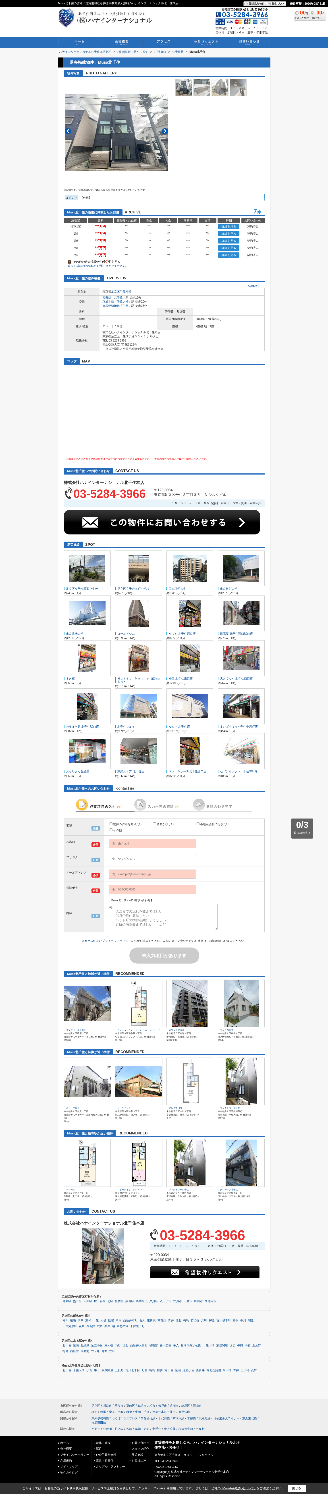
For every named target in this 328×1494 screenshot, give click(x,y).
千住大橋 (123, 301)
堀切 (232, 1345)
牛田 (126, 305)
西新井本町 (130, 1320)
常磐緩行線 (148, 1418)
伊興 (80, 1320)
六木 (100, 1326)
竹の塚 (195, 1320)
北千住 (118, 297)
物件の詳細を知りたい (127, 824)
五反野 (256, 1345)
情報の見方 (255, 286)
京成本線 (108, 301)
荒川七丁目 (132, 1370)
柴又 (112, 1412)
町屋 (144, 1370)
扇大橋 (108, 1345)
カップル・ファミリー (110, 1466)
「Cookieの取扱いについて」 (238, 1488)
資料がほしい (165, 824)
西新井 (90, 1326)
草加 (138, 1429)
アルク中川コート (178, 1108)
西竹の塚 (122, 1326)
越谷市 (142, 1405)
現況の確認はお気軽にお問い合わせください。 (98, 266)
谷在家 (153, 1345)
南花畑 (162, 1320)
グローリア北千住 (229, 1189)
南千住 (168, 1370)
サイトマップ (69, 1466)
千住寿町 (125, 291)
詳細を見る (229, 226)
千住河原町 (69, 1326)
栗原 (107, 1326)
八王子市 (165, 1301)
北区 (110, 1301)
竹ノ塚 (95, 1351)
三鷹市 (188, 1301)
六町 (204, 1320)
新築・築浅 (103, 1443)
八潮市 (174, 1405)
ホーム (64, 1443)
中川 (243, 1320)
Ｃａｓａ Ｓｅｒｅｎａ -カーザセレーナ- (139, 1030)
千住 (96, 1320)
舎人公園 (165, 1345)
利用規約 (90, 941)
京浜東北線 (249, 1418)
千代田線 (164, 1418)
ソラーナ (70, 1189)
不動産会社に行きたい (214, 824)
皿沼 (111, 1320)
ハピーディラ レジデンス (130, 1189)
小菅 (248, 1345)
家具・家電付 (104, 1460)
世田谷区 (100, 1301)
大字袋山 (184, 1412)
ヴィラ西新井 (226, 1030)
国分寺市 (210, 1301)
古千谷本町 (223, 1320)
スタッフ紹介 (140, 1448)
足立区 (115, 291)
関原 (251, 1320)
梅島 (186, 1320)
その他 (117, 830)
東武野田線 (98, 1422)
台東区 (66, 1301)
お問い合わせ (140, 1443)
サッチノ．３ (124, 1108)
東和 (88, 1320)
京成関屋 (222, 1345)
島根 (118, 1320)
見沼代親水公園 (191, 1345)
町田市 (198, 1301)
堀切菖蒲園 (213, 1370)
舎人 (142, 1320)
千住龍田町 (137, 1326)
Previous (68, 131)
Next (165, 131)
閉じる (296, 1488)
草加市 (119, 1405)
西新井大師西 (138, 1345)
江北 (178, 1320)
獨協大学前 (186, 1429)
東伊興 (151, 1320)
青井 (171, 1320)
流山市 (197, 1405)
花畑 (82, 1326)
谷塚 (129, 1429)
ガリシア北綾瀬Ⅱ (178, 1030)
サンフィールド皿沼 (76, 1030)
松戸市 (162, 1405)
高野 (118, 1345)
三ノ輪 (245, 1370)
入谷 (103, 1320)
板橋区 (119, 1301)
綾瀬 (73, 1320)
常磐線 (106, 297)
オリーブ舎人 (72, 1108)
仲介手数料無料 (106, 1454)
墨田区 (77, 1301)
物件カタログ (69, 1472)
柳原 (212, 1320)
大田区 (87, 1301)
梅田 (65, 1320)
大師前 (85, 1351)
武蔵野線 (204, 1418)
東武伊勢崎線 (111, 305)
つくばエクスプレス (125, 1418)
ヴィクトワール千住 (230, 1108)
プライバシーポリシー (116, 941)
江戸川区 (152, 1301)
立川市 (177, 1301)
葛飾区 (140, 1301)
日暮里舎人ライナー (226, 1418)
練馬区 (129, 1301)
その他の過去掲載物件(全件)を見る (94, 261)
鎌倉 (129, 1412)
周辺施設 (137, 1454)
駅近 (99, 1448)
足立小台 (97, 1345)
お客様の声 (139, 1460)
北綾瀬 (85, 1345)
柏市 (152, 1405)
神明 (236, 1320)
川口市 (107, 1405)
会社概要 (66, 1448)
